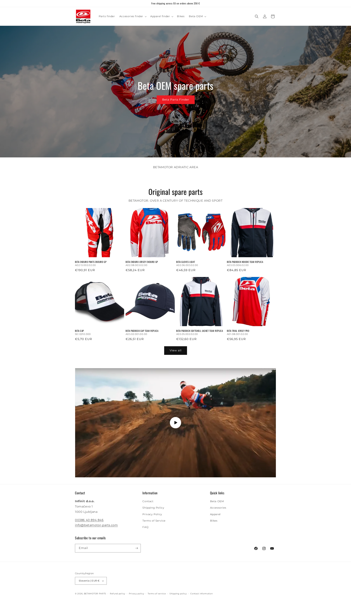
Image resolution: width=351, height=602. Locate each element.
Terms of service (157, 593)
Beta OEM (217, 501)
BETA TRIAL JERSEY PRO (238, 330)
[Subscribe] (137, 548)
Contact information (201, 593)
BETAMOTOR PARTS (95, 593)
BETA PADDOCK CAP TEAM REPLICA (142, 330)
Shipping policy (178, 593)
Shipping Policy (153, 507)
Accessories (218, 507)
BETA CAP (79, 330)
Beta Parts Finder (175, 99)
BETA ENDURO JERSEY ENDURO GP (142, 261)
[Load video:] (175, 422)
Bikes (214, 520)
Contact (147, 501)
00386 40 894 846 (89, 520)
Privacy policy (136, 593)
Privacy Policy (152, 514)
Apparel (215, 514)
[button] (132, 16)
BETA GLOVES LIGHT (185, 261)
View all (176, 350)
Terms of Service (153, 520)
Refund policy (117, 593)
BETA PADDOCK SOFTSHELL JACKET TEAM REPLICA (199, 330)
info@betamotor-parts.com (96, 525)
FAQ (145, 527)
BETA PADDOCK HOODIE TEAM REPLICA (245, 261)
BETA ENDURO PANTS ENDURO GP (90, 261)
